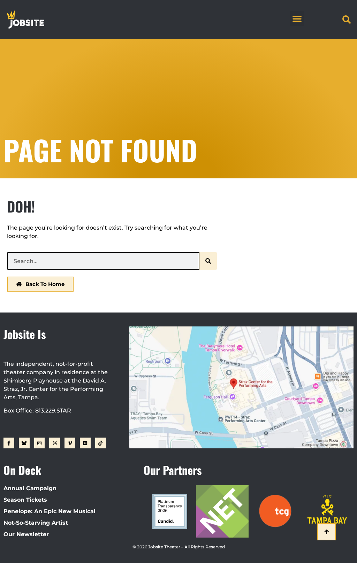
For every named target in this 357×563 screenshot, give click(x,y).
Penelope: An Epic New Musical (49, 511)
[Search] (208, 261)
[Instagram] (39, 443)
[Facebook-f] (8, 443)
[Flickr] (85, 443)
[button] (297, 18)
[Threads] (54, 443)
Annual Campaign (29, 488)
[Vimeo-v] (69, 443)
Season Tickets (25, 499)
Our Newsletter (26, 534)
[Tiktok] (100, 443)
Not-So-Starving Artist (35, 522)
